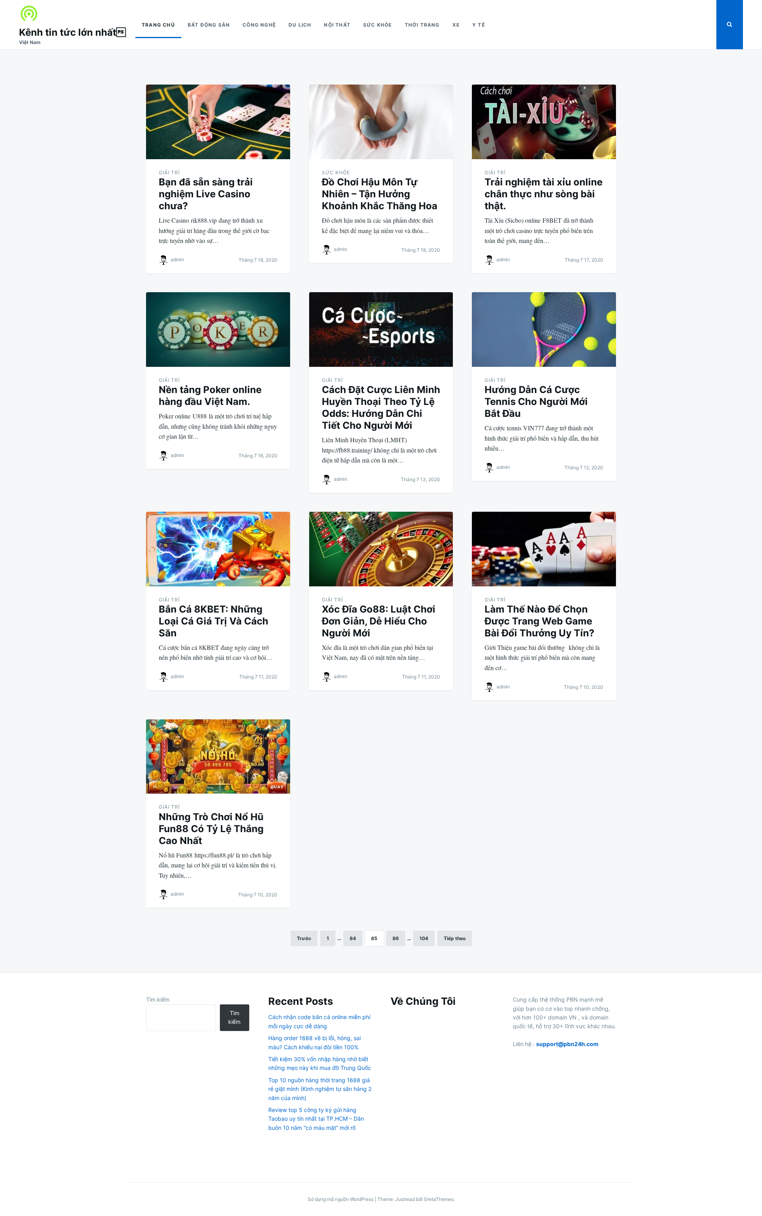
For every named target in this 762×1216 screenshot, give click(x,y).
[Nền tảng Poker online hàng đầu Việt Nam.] (218, 329)
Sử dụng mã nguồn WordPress (341, 1199)
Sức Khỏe (377, 25)
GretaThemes (439, 1199)
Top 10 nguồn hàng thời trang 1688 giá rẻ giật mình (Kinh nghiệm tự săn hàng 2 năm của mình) (319, 1089)
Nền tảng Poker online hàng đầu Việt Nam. (210, 395)
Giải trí (169, 172)
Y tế (478, 25)
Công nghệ (259, 25)
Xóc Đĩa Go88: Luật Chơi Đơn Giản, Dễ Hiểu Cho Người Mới (378, 621)
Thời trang (422, 25)
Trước (304, 938)
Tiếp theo (455, 938)
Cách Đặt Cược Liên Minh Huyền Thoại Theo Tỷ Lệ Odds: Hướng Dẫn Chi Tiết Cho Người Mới (381, 407)
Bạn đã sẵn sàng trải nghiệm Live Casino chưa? (206, 194)
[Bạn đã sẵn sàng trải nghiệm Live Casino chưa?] (218, 122)
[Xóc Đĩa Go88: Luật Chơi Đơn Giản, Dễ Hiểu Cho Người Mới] (381, 549)
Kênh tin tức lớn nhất (72, 32)
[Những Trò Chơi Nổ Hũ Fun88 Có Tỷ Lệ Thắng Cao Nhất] (218, 756)
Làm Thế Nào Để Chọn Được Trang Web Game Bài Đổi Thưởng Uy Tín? (540, 621)
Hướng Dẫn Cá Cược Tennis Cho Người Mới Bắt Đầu (536, 401)
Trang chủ (158, 25)
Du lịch (300, 25)
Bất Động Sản (209, 25)
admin (177, 259)
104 (423, 938)
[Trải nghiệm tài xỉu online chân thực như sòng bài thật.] (544, 122)
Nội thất (337, 25)
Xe (456, 25)
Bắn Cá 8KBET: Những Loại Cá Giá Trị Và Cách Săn (213, 621)
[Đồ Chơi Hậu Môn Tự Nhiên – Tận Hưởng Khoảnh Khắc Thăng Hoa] (381, 122)
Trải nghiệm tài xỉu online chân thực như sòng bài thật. (543, 194)
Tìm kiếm (157, 999)
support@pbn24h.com (567, 1044)
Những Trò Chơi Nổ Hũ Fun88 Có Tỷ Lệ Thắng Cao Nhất (211, 828)
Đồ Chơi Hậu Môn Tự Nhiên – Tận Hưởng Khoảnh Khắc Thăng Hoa (379, 194)
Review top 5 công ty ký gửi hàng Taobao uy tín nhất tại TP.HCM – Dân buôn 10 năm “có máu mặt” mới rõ (316, 1118)
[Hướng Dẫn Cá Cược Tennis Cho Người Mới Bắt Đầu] (544, 329)
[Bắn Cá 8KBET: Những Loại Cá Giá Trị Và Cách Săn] (218, 549)
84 (353, 938)
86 (396, 938)
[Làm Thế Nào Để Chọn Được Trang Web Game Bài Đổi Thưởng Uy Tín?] (544, 549)
